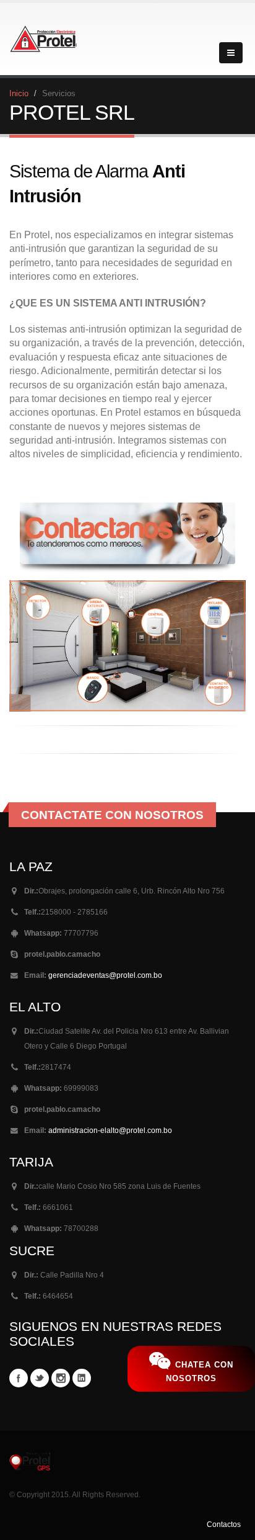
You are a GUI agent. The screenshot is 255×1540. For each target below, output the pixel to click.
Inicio (18, 93)
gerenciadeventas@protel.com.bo (105, 975)
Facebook (18, 1378)
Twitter (39, 1378)
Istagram (60, 1378)
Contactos (224, 1524)
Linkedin (81, 1378)
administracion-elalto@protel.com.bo (110, 1130)
